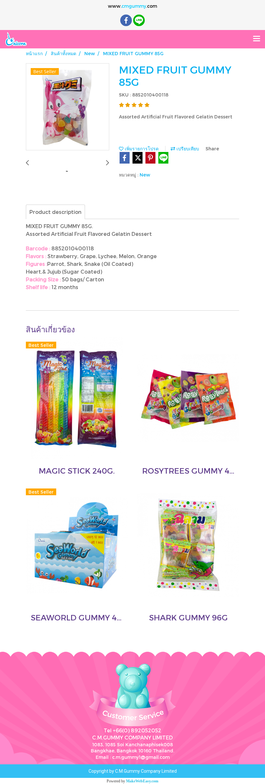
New (145, 174)
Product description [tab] (55, 212)
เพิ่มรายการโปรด (141, 148)
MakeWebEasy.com (142, 781)
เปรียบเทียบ (187, 148)
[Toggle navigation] (256, 39)
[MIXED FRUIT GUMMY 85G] (67, 107)
